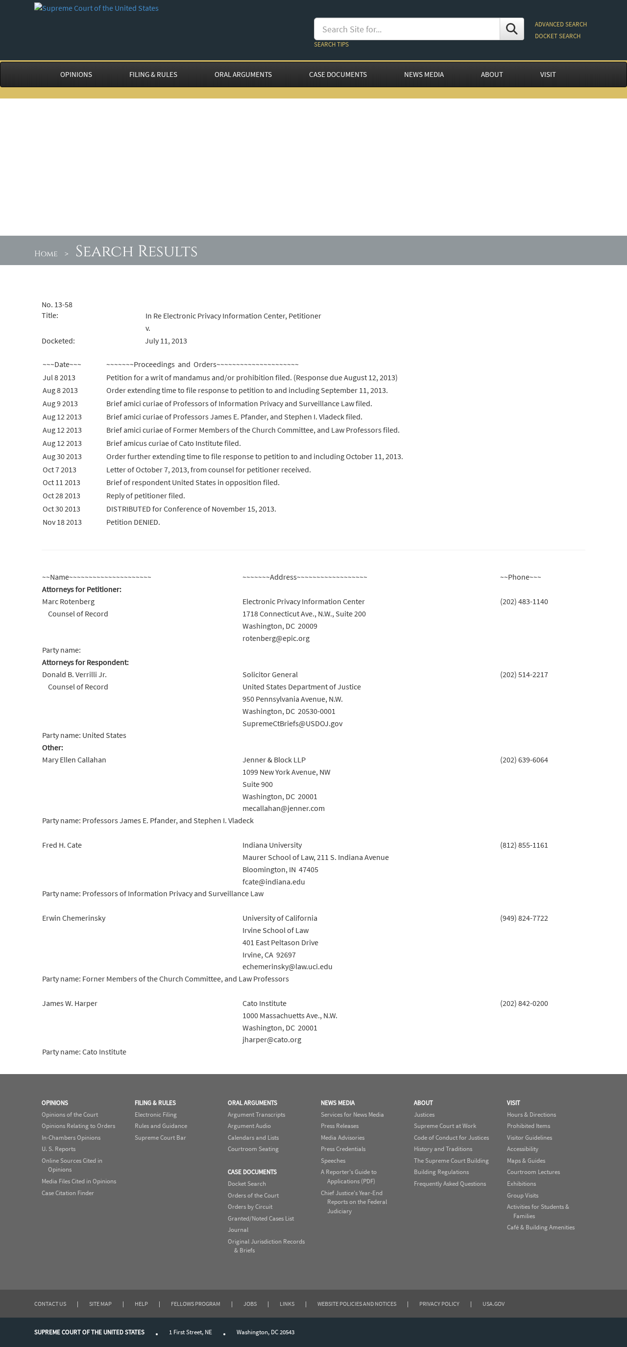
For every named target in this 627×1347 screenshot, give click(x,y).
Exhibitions (521, 1183)
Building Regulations (441, 1172)
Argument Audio (249, 1126)
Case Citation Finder (68, 1193)
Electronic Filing (156, 1114)
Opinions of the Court (70, 1114)
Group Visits (522, 1195)
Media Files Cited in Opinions (79, 1181)
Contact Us (50, 1303)
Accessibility (522, 1149)
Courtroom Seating (253, 1149)
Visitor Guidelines (529, 1137)
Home (46, 253)
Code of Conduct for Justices (451, 1137)
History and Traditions (443, 1149)
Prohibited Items (528, 1126)
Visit (513, 1103)
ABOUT (492, 74)
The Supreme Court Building (451, 1160)
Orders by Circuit (250, 1206)
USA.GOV (493, 1303)
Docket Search (247, 1183)
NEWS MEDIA (424, 74)
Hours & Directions (531, 1114)
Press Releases (340, 1126)
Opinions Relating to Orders (78, 1126)
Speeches (333, 1160)
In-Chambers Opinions (71, 1137)
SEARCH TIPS (331, 44)
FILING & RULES (153, 74)
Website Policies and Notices (356, 1303)
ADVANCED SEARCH (561, 24)
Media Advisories (342, 1137)
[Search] (512, 29)
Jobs (250, 1303)
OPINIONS (76, 74)
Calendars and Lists (253, 1137)
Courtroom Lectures (533, 1172)
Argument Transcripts (256, 1114)
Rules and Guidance (161, 1126)
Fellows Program (195, 1303)
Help (141, 1303)
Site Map (100, 1303)
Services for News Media (352, 1114)
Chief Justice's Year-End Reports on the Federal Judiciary (354, 1202)
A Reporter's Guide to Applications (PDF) (349, 1176)
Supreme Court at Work (445, 1126)
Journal (238, 1229)
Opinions (55, 1103)
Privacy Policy (439, 1303)
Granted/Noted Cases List (261, 1218)
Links (287, 1303)
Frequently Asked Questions (450, 1183)
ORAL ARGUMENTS (243, 74)
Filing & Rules (155, 1103)
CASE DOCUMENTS (338, 74)
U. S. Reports (58, 1149)
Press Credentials (343, 1149)
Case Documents (252, 1172)
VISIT (548, 74)
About (423, 1103)
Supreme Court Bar (160, 1137)
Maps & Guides (526, 1160)
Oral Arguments (252, 1103)
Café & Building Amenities (541, 1227)
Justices (424, 1114)
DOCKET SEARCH (557, 36)
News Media (338, 1103)
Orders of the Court (253, 1195)
